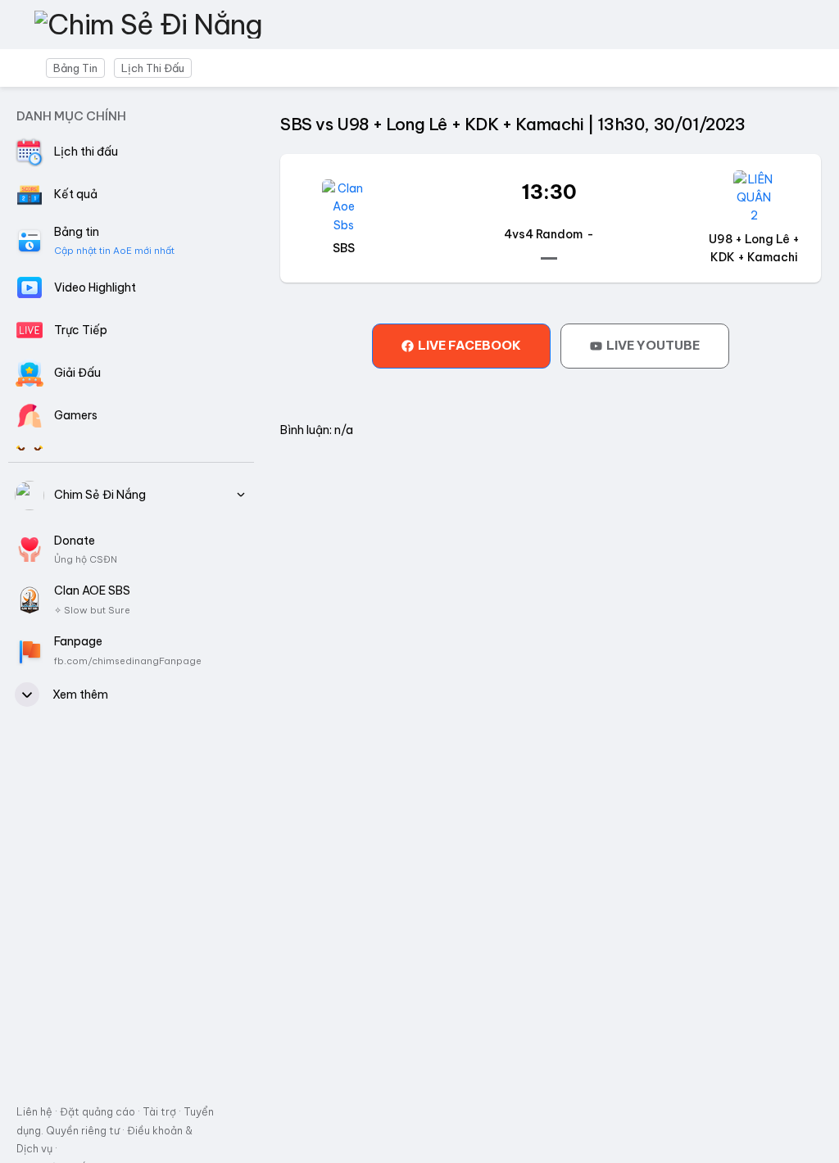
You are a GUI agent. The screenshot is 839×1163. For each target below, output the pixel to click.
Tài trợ (159, 1111)
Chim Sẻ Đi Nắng (100, 494)
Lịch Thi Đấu (152, 68)
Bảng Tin (75, 68)
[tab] (461, 346)
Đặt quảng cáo (97, 1111)
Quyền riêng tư (81, 1130)
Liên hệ (34, 1111)
